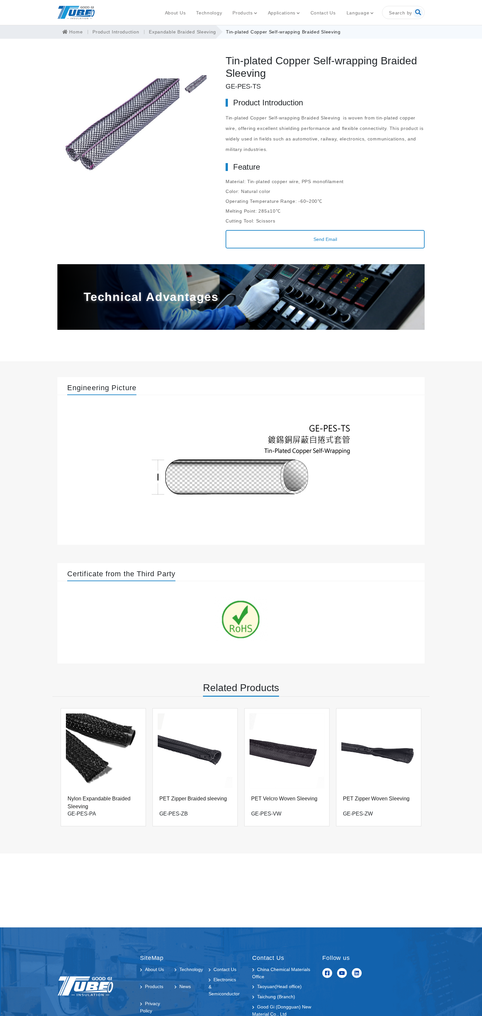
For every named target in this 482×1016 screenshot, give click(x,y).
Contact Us (323, 12)
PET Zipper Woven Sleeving (376, 798)
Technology (209, 12)
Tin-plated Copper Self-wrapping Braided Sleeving (283, 31)
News (185, 986)
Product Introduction (115, 31)
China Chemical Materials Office (281, 973)
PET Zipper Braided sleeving (193, 798)
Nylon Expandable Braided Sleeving (99, 802)
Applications (281, 12)
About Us (175, 12)
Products (242, 12)
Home (75, 31)
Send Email (325, 239)
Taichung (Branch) (276, 996)
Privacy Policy (150, 1007)
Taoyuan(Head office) (279, 986)
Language (358, 12)
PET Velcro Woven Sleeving (284, 798)
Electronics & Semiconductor (224, 986)
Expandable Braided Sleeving (182, 31)
